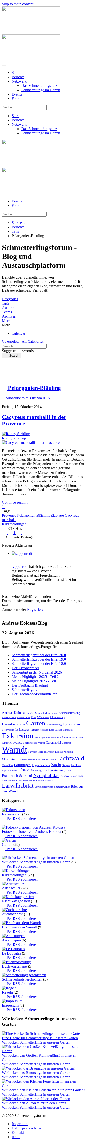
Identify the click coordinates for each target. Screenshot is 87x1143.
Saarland (25, 776)
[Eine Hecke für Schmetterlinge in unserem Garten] (42, 1033)
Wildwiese (43, 717)
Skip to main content (17, 4)
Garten (35, 723)
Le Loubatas (22, 729)
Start (15, 72)
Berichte (18, 77)
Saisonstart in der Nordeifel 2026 (37, 672)
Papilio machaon (10, 770)
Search (12, 355)
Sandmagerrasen (42, 737)
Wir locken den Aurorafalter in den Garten (34, 1103)
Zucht (56, 764)
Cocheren (66, 742)
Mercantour (10, 759)
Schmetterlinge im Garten (40, 90)
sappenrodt (20, 567)
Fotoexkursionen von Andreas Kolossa (31, 831)
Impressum (10, 1005)
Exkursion (17, 736)
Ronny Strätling (14, 438)
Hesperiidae (7, 765)
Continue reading (15, 502)
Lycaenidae (71, 724)
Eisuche (59, 751)
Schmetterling (57, 717)
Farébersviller (23, 717)
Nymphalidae (46, 775)
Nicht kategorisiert (16, 901)
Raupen (66, 765)
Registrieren (36, 609)
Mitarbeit (69, 770)
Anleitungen (11, 940)
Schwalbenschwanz (44, 786)
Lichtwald (70, 758)
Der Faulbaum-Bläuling (30, 685)
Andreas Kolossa (13, 713)
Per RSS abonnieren (21, 818)
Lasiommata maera (72, 737)
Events (17, 94)
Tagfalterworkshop (39, 729)
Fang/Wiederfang (68, 776)
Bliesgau (30, 713)
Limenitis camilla (44, 780)
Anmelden (10, 609)
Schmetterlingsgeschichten (22, 979)
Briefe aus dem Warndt (34, 742)
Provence (9, 515)
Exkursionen (11, 814)
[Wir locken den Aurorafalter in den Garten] (36, 1099)
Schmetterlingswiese (46, 712)
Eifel (33, 717)
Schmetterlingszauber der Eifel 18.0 (39, 664)
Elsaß (51, 729)
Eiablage (57, 515)
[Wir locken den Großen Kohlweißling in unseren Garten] (43, 1051)
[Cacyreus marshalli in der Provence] (31, 442)
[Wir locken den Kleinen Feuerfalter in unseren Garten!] (43, 1086)
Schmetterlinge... (24, 690)
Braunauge (29, 780)
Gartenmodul (53, 742)
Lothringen (22, 765)
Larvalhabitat (18, 785)
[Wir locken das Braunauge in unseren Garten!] (38, 1068)
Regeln (7, 992)
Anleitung (36, 770)
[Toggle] (3, 823)
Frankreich (10, 776)
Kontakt (18, 1132)
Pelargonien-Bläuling (33, 515)
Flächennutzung (54, 724)
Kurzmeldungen (14, 524)
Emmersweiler (62, 786)
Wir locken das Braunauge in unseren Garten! (37, 1073)
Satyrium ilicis (35, 751)
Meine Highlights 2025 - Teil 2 (35, 677)
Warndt (14, 749)
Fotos (16, 99)
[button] (43, 321)
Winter (5, 742)
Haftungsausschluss (27, 1128)
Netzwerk (19, 81)
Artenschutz (11, 888)
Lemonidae (68, 729)
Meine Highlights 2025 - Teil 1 (35, 681)
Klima (19, 780)
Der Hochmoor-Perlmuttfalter (34, 694)
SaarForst (49, 751)
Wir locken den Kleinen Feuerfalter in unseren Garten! (43, 1090)
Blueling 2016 (9, 717)
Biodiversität (8, 729)
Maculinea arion (47, 759)
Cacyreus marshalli (28, 759)
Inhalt (16, 1137)
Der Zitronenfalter (25, 668)
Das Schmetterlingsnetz (39, 86)
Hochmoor (56, 737)
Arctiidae (76, 765)
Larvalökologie (13, 724)
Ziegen (58, 729)
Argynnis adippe (41, 765)
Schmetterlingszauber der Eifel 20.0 (39, 655)
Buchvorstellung (54, 770)
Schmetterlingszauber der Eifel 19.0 (39, 659)
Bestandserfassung (69, 713)
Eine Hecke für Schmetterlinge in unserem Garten (40, 1038)
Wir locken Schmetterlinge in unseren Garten (36, 862)
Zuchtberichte (12, 914)
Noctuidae (68, 751)
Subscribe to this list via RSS (28, 398)
